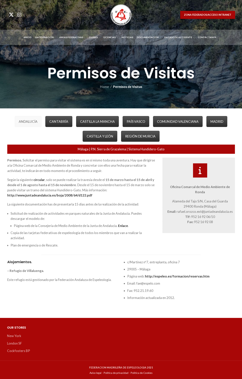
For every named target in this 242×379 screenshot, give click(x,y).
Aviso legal (95, 372)
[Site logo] (121, 14)
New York (14, 336)
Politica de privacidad (115, 372)
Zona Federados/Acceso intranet (207, 14)
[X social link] (11, 15)
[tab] (28, 121)
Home (104, 87)
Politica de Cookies (141, 372)
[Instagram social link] (19, 15)
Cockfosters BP (18, 351)
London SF (14, 343)
